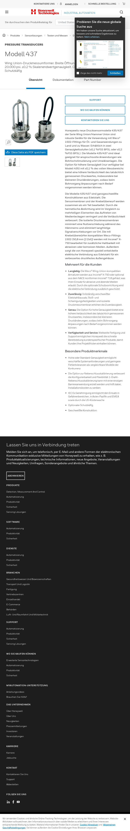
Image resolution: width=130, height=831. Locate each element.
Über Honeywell (14, 711)
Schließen (115, 73)
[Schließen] (124, 819)
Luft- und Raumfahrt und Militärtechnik (27, 614)
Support (95, 99)
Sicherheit (11, 506)
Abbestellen (12, 784)
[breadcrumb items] (4, 35)
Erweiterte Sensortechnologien (22, 660)
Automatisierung (15, 496)
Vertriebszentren (15, 594)
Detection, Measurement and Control (25, 491)
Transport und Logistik (18, 584)
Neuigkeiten (12, 721)
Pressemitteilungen (16, 726)
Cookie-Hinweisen (89, 824)
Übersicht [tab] (35, 79)
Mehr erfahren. (92, 36)
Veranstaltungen (15, 736)
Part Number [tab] (92, 79)
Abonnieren (16, 475)
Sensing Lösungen (16, 512)
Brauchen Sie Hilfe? (16, 697)
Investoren (11, 731)
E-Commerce (13, 604)
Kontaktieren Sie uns (95, 120)
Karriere (10, 752)
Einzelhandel (13, 599)
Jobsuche (11, 757)
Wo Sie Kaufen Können (95, 110)
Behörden (11, 609)
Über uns (11, 716)
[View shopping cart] (123, 3)
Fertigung (11, 589)
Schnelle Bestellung (102, 3)
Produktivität (13, 501)
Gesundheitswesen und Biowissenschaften (28, 579)
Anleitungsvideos (15, 691)
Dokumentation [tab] (63, 79)
